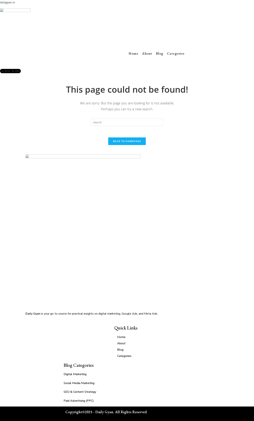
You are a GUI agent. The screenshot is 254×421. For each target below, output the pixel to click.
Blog (159, 53)
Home (133, 53)
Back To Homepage (127, 141)
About (147, 53)
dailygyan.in (7, 2)
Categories (175, 53)
